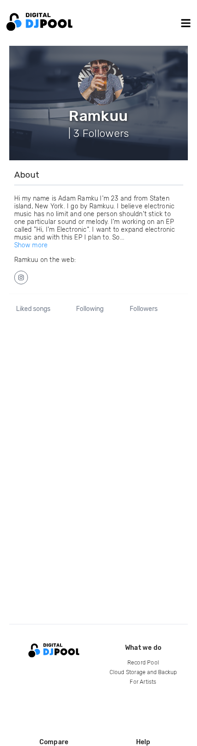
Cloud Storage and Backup (143, 672)
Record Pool (143, 662)
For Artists (143, 682)
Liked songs (33, 309)
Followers (144, 309)
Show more (31, 245)
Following (90, 309)
